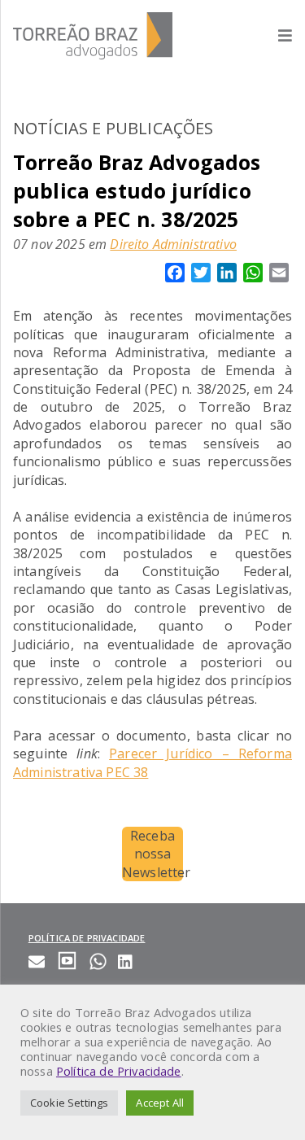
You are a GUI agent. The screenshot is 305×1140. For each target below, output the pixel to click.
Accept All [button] (160, 1102)
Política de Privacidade (118, 1071)
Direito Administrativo (173, 244)
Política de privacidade (87, 938)
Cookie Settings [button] (69, 1102)
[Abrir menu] (277, 35)
